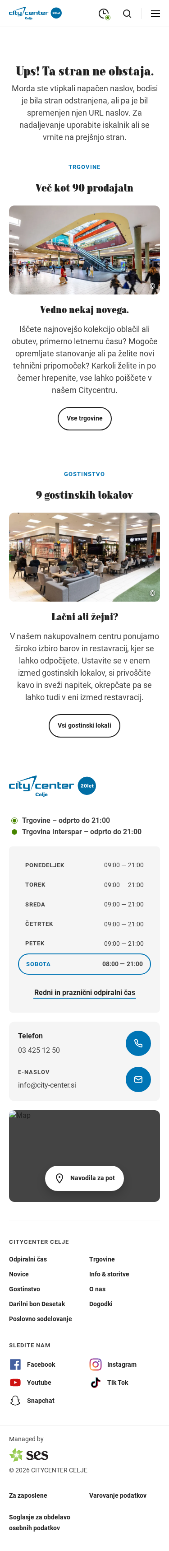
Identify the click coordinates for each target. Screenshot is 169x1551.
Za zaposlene (28, 1495)
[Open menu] (155, 14)
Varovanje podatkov (117, 1495)
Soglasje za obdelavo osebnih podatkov (39, 1522)
